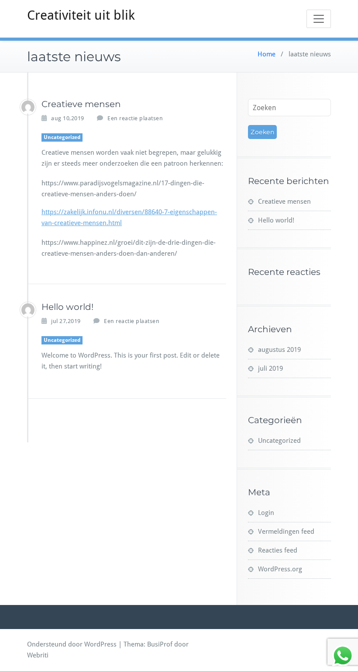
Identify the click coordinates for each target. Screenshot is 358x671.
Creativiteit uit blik (81, 15)
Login (266, 513)
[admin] (28, 107)
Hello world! (67, 307)
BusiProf (159, 644)
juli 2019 (270, 368)
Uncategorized (62, 137)
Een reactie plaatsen (135, 118)
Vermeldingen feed (286, 531)
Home (266, 54)
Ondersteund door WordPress (72, 644)
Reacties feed (277, 550)
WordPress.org (280, 569)
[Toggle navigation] (318, 19)
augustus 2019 (279, 350)
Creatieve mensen (81, 104)
